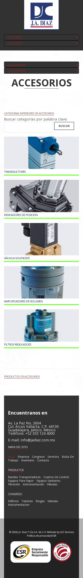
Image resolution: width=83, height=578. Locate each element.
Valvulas (53, 501)
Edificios (13, 501)
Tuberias (27, 501)
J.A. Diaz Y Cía (25, 532)
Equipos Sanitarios (48, 481)
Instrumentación (33, 484)
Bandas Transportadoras (24, 477)
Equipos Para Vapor (21, 481)
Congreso (38, 457)
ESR (54, 535)
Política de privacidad (39, 535)
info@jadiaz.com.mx (38, 440)
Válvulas (52, 484)
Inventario (27, 460)
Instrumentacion (18, 505)
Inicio (11, 457)
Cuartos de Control (56, 477)
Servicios (53, 457)
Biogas (40, 501)
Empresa (23, 457)
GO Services (67, 532)
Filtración (14, 484)
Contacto (43, 460)
